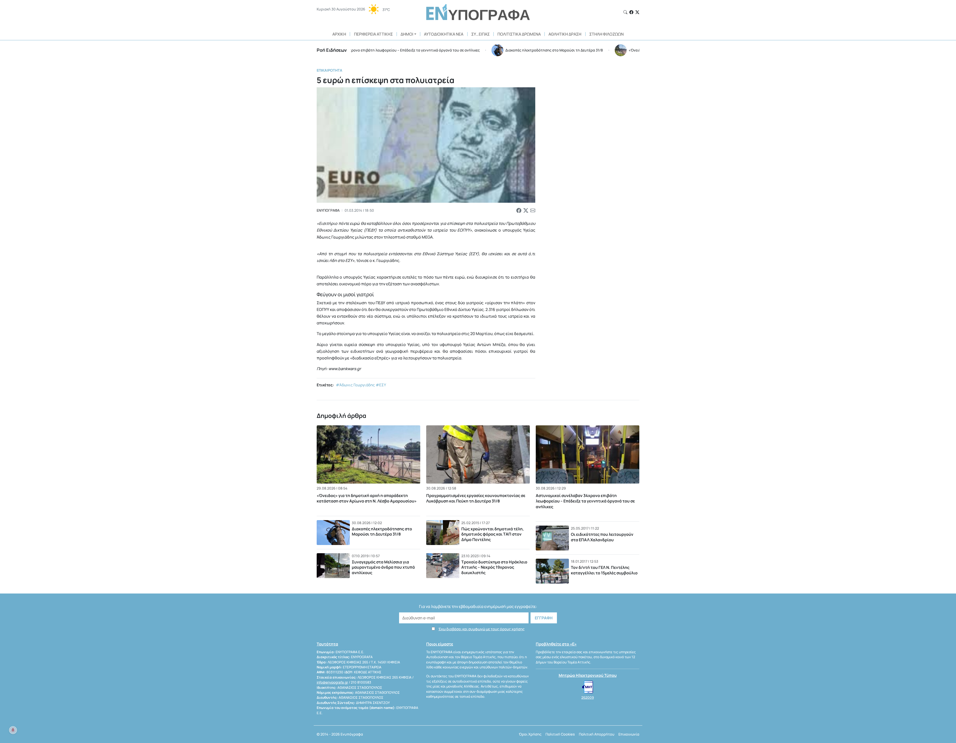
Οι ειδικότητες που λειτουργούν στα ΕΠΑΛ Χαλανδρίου (602, 537)
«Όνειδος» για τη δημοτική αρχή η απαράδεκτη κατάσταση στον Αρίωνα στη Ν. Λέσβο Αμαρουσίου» (367, 498)
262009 (587, 697)
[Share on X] (525, 210)
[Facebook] (631, 12)
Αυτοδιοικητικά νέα (443, 34)
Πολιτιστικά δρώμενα (519, 34)
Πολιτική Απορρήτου (596, 734)
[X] (637, 12)
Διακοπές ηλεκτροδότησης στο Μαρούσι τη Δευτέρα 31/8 (382, 531)
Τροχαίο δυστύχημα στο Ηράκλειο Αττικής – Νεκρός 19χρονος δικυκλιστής (494, 567)
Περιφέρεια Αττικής (373, 34)
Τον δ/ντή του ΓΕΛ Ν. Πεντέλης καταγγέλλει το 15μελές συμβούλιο (604, 570)
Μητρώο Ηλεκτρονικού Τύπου (588, 675)
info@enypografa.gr (332, 682)
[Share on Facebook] (518, 210)
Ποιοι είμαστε (439, 644)
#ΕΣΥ (381, 385)
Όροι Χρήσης (530, 734)
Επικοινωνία (628, 734)
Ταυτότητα (327, 644)
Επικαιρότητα (329, 70)
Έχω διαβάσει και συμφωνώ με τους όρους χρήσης (481, 629)
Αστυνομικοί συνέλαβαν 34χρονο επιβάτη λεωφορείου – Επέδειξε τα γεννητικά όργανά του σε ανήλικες (585, 501)
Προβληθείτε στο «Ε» (556, 644)
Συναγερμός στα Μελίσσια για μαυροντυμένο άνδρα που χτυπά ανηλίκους (383, 567)
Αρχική (339, 34)
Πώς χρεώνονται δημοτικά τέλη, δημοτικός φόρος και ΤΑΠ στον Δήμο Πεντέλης (492, 534)
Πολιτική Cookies (560, 734)
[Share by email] (532, 210)
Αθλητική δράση (564, 34)
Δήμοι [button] (407, 34)
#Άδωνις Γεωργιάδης (355, 385)
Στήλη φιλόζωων (606, 34)
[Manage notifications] (13, 730)
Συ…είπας (480, 34)
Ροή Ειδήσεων (332, 50)
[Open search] (625, 12)
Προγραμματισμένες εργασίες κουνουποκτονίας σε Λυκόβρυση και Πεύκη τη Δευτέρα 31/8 (475, 498)
